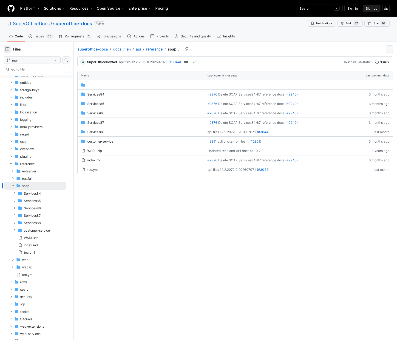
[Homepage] (11, 8)
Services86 (95, 113)
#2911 (212, 141)
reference (154, 49)
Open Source (108, 8)
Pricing (161, 8)
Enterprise (137, 8)
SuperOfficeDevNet (102, 62)
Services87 (95, 122)
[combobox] (38, 69)
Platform (28, 8)
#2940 (291, 94)
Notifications (324, 23)
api (138, 49)
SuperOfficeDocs (31, 23)
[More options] (389, 49)
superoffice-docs (72, 23)
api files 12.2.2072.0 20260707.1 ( (144, 62)
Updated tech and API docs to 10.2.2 (235, 151)
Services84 (95, 94)
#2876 (212, 94)
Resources (78, 8)
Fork (352, 23)
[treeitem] (35, 219)
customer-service (100, 141)
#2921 (255, 141)
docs (117, 49)
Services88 (95, 132)
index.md (94, 160)
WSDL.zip (94, 151)
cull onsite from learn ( (234, 141)
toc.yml (92, 169)
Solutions (52, 8)
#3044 (175, 62)
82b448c (350, 61)
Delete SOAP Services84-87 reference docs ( (252, 94)
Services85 (95, 104)
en (129, 49)
